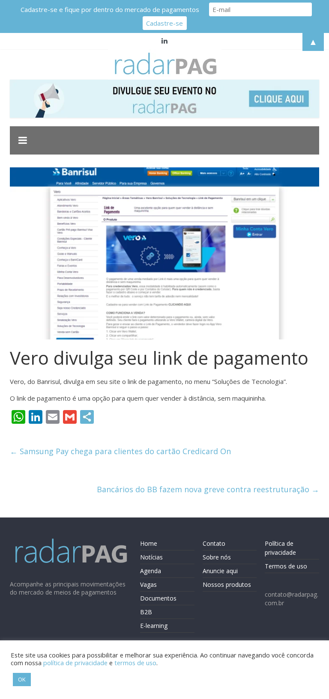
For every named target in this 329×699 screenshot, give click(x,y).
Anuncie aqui (220, 571)
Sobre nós (217, 557)
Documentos (158, 598)
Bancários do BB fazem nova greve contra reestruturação (208, 489)
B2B (146, 612)
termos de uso (135, 662)
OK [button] (22, 679)
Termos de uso (286, 566)
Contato (214, 543)
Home (148, 543)
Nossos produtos (227, 584)
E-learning (153, 626)
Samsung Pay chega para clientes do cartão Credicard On (120, 451)
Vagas (148, 584)
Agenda (150, 571)
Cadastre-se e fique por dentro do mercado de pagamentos (110, 9)
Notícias (151, 557)
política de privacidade (75, 662)
